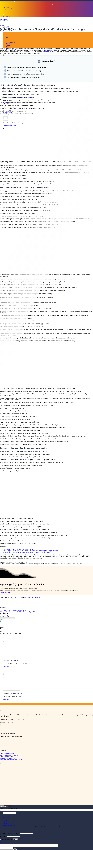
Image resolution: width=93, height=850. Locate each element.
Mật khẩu (3, 836)
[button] (9, 9)
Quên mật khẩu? (5, 842)
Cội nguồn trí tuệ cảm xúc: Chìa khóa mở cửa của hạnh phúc (17, 612)
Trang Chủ (6, 26)
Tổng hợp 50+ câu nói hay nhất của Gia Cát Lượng (18, 549)
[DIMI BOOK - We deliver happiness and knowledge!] (4, 19)
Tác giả (5, 819)
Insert (15, 849)
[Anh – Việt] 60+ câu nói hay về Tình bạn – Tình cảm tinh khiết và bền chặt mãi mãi (27, 552)
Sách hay (2, 25)
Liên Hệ (5, 823)
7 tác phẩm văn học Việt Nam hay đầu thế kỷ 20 (14, 610)
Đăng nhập (4, 615)
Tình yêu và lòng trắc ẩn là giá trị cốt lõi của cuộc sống (24, 71)
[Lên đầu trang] (0, 810)
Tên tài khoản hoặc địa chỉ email (10, 833)
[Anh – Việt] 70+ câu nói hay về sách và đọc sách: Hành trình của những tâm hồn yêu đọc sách (30, 550)
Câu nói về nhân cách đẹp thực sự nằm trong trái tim (23, 77)
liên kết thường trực (35, 597)
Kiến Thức (6, 103)
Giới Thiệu (6, 28)
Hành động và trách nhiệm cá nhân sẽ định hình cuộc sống (25, 74)
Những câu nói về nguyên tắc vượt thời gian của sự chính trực (26, 67)
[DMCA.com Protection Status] (5, 807)
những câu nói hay (48, 51)
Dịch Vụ (5, 31)
